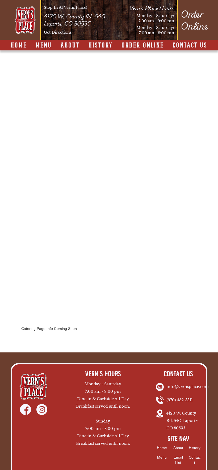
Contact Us (190, 45)
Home (19, 45)
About (70, 45)
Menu (44, 45)
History (101, 45)
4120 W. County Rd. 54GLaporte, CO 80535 (74, 20)
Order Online (142, 45)
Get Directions (58, 32)
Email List (178, 460)
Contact (195, 460)
